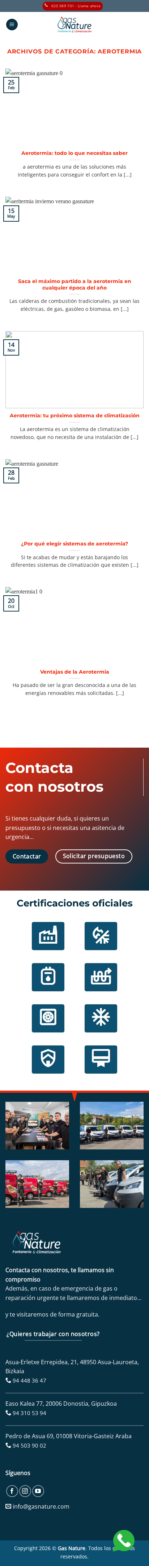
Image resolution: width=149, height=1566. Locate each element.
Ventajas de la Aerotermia (74, 672)
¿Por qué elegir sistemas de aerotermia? (74, 544)
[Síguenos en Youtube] (38, 1491)
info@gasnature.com (41, 1506)
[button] (12, 25)
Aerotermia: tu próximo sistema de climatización (75, 415)
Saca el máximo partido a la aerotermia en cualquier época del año (74, 284)
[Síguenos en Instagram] (25, 1491)
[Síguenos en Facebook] (12, 1491)
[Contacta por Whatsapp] (124, 1540)
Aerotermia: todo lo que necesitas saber (74, 153)
